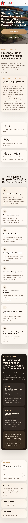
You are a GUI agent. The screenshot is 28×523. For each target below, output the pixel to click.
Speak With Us (14, 31)
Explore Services (14, 37)
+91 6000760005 (8, 505)
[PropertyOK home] (7, 3)
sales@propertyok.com (10, 515)
